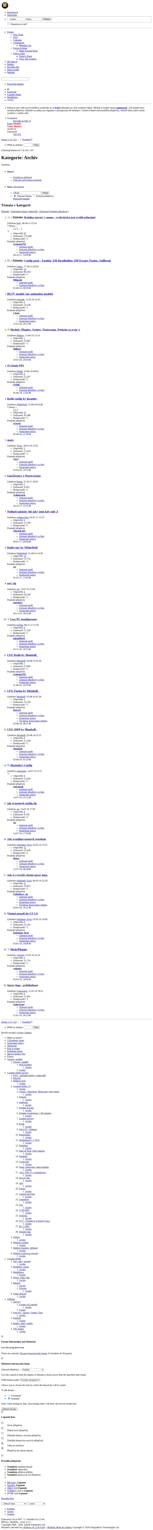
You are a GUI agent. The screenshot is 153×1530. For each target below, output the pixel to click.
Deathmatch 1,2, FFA (29, 1140)
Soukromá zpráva (27, 252)
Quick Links (19, 53)
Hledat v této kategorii (15, 187)
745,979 (17, 134)
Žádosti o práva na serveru (25, 1253)
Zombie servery (26, 1118)
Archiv (28, 1067)
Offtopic (11, 1299)
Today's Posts (25, 56)
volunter (20, 955)
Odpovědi (33, 211)
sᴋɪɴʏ (10, 440)
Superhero (24, 1199)
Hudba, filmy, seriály (23, 1323)
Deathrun (23, 1145)
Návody (23, 1288)
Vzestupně (15, 1395)
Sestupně (14, 1398)
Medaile (11, 72)
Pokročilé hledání (15, 84)
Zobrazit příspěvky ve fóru (31, 249)
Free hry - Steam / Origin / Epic (28, 1312)
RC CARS (24, 1226)
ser (18, 589)
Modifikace (12, 97)
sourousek (21, 771)
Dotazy (16, 1237)
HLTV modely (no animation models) (30, 293)
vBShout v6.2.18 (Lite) (34, 1527)
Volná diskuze (19, 1294)
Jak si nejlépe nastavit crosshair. (26, 839)
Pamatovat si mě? (18, 24)
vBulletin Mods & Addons (59, 1527)
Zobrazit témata (24, 196)
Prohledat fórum (14, 1051)
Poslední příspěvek (58, 211)
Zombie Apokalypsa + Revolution (35, 1113)
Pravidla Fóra (7, 1498)
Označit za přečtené (22, 177)
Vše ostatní (18, 1329)
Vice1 (19, 445)
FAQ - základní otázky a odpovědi (29, 1075)
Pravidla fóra (13, 67)
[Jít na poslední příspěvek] (30, 255)
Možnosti (10, 171)
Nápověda (12, 15)
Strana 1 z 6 (6, 139)
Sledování (12, 1046)
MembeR (21, 661)
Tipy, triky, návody (22, 1261)
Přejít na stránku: (15, 145)
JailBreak (23, 1102)
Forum (10, 32)
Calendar (17, 40)
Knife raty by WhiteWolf (22, 547)
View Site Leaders (27, 59)
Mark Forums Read (28, 51)
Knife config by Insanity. (22, 398)
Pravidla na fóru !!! (22, 121)
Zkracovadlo (13, 69)
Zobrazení (44, 211)
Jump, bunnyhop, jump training (34, 1167)
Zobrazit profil (26, 247)
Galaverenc (22, 991)
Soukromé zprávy (15, 1043)
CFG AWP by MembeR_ (22, 729)
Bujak (19, 481)
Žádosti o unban (20, 1242)
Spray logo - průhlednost (22, 985)
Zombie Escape (26, 1108)
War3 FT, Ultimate (28, 1129)
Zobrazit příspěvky (44, 196)
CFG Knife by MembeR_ (22, 655)
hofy (19, 223)
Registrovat (12, 12)
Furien (22, 1188)
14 (25, 269)
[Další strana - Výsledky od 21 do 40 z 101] (21, 139)
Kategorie (11, 92)
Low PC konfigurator (23, 619)
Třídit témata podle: (10, 1380)
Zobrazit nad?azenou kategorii (27, 180)
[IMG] (10, 1488)
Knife (22, 1124)
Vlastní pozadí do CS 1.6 (22, 913)
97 (25, 233)
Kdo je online (13, 1048)
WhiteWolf (22, 404)
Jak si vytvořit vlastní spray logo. (27, 875)
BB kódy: (11, 1482)
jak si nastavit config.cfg (22, 803)
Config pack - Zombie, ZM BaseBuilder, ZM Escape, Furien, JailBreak (67, 260)
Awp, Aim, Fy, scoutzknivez (32, 1172)
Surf (21, 1183)
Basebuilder (24, 1134)
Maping (16, 1283)
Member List (25, 45)
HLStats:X (12, 61)
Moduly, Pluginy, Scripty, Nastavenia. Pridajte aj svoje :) (45, 329)
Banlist (10, 64)
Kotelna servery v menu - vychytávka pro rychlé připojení (59, 217)
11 (25, 847)
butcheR (21, 299)
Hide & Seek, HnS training (32, 1151)
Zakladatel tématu (19, 211)
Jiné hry (17, 1302)
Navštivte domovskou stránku (33, 721)
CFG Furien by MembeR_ (23, 691)
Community (18, 42)
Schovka (23, 1215)
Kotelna (11, 1509)
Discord (17, 1078)
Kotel (9, 123)
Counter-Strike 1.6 (22, 1086)
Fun (21, 1205)
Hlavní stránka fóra (16, 1054)
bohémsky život (24, 845)
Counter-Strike (14, 94)
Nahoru (28, 1032)
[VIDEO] (11, 1490)
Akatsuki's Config (21, 765)
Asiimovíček (23, 517)
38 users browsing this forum (33, 1353)
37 (25, 412)
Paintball (23, 1156)
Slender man (25, 1232)
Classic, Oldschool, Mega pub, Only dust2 (39, 1091)
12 (25, 556)
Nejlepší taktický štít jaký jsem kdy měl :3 (32, 511)
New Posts (18, 34)
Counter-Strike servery (18, 1073)
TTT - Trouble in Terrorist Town (34, 1221)
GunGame (24, 1161)
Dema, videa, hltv (21, 1277)
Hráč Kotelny (25, 1064)
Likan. (20, 266)
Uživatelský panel (15, 1040)
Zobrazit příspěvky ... (11, 1369)
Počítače (17, 1318)
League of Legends (28, 1304)
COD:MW (24, 1210)
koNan (20, 625)
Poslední (26, 139)
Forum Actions (20, 48)
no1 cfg (11, 583)
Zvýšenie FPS (15, 365)
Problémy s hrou (21, 1267)
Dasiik (20, 371)
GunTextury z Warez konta (24, 475)
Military (20, 335)
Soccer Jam (24, 1178)
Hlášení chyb (19, 1081)
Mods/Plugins (18, 949)
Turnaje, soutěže (15, 1059)
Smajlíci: (11, 1485)
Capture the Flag (27, 1194)
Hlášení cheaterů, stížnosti (25, 1248)
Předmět (5, 211)
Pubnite (22, 1097)
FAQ (15, 37)
